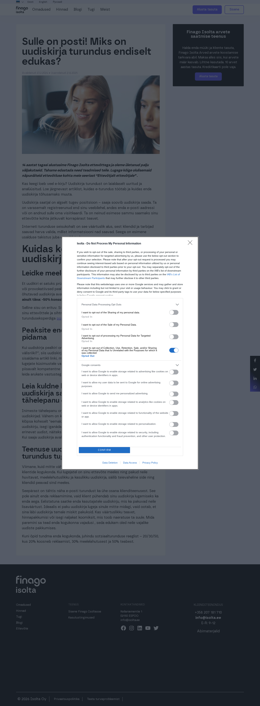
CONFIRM (104, 450)
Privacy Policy (150, 462)
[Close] (191, 243)
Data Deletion (110, 462)
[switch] (173, 312)
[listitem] (130, 304)
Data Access (130, 462)
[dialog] (130, 353)
